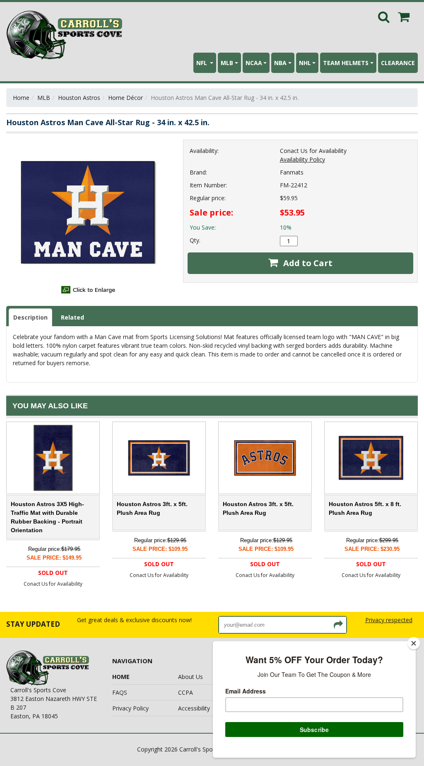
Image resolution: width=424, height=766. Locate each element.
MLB (227, 63)
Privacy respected (388, 620)
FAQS (119, 692)
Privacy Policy (130, 708)
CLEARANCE (398, 63)
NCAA (254, 63)
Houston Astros (79, 98)
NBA (280, 63)
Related (72, 317)
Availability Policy (302, 159)
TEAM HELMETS (346, 63)
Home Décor (125, 98)
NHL (305, 63)
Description (30, 317)
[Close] (413, 643)
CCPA (185, 692)
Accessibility (194, 708)
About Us (190, 677)
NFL (202, 63)
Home (21, 98)
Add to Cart (306, 263)
